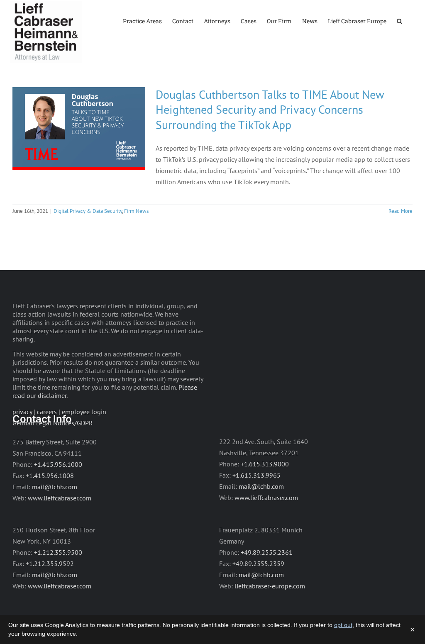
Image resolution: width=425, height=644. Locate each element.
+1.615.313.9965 (256, 475)
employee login (84, 411)
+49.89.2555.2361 (267, 552)
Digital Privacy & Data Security (88, 211)
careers (47, 411)
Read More (400, 211)
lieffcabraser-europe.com (269, 586)
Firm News (136, 211)
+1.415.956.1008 (50, 475)
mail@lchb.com (54, 487)
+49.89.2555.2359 (258, 563)
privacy (22, 411)
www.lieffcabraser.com (59, 498)
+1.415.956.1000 (58, 464)
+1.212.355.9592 (50, 563)
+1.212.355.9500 (58, 552)
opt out (343, 625)
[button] (399, 20)
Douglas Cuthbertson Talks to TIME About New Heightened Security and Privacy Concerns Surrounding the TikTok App (270, 109)
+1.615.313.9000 (265, 464)
